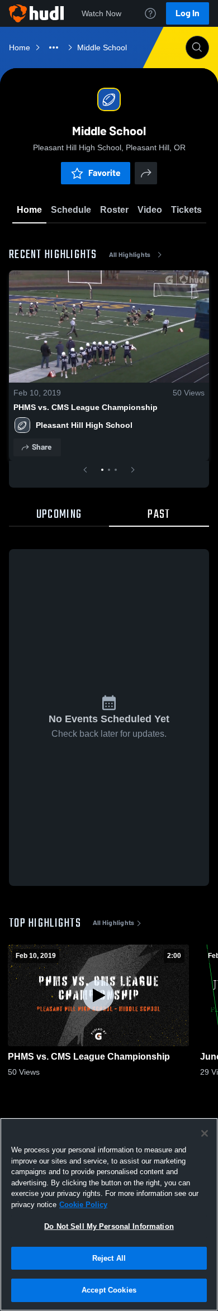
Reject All (109, 1258)
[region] (109, 1214)
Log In (188, 13)
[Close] (204, 1133)
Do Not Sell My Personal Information (109, 1226)
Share (41, 447)
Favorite (104, 172)
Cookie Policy (83, 1204)
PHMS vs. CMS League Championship (85, 407)
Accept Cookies (109, 1290)
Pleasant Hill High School (84, 425)
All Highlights (130, 254)
